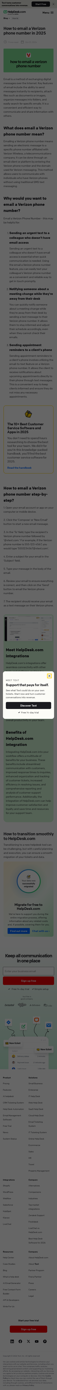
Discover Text (28, 705)
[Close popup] (49, 676)
